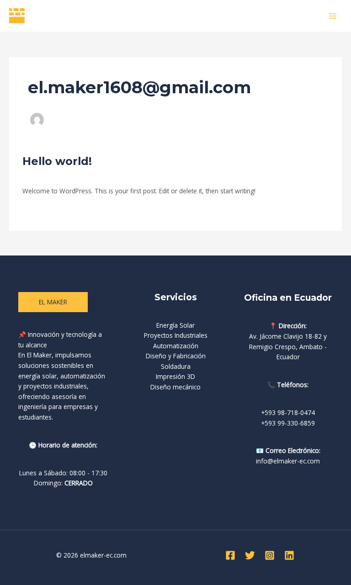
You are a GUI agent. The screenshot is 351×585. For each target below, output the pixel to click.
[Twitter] (250, 555)
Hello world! (57, 161)
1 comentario (41, 175)
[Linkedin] (289, 555)
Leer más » (38, 210)
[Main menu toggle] (333, 15)
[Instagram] (270, 555)
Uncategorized (88, 175)
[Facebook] (230, 555)
